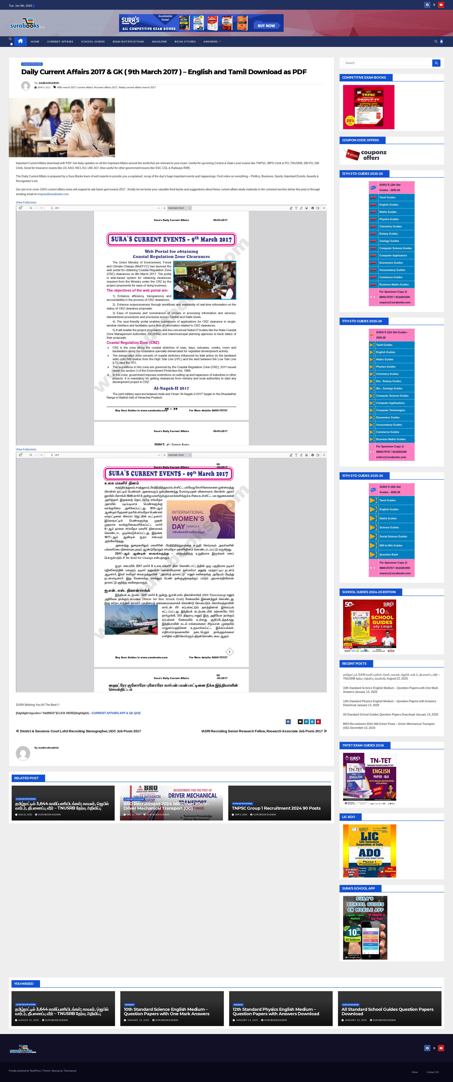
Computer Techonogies (390, 410)
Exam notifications (128, 41)
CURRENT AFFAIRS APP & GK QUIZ (116, 713)
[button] (10, 38)
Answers (211, 41)
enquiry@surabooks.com (53, 194)
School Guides (93, 41)
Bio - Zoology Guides (389, 388)
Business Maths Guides (394, 284)
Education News (351, 1005)
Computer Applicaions (393, 255)
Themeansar (70, 1070)
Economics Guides (391, 262)
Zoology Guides (389, 240)
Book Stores (185, 41)
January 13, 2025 (138, 1020)
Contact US (433, 1072)
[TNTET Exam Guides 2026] (369, 779)
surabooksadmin (49, 82)
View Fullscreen (26, 202)
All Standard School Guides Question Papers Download (379, 714)
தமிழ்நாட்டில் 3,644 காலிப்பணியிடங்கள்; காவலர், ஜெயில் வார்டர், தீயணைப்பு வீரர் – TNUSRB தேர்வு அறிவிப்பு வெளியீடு (62, 808)
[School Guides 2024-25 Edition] (369, 625)
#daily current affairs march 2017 (137, 87)
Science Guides (389, 527)
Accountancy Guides (392, 269)
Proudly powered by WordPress (25, 1070)
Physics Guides (389, 219)
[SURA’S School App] (365, 927)
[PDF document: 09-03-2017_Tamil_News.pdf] (171, 572)
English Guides (388, 204)
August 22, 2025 (29, 1020)
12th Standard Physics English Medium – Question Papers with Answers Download (276, 1011)
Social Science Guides (393, 536)
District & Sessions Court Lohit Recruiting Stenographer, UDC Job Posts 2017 (80, 731)
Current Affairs (60, 41)
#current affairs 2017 (105, 87)
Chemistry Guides (390, 226)
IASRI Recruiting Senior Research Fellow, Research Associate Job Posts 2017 (263, 731)
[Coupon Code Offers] (366, 155)
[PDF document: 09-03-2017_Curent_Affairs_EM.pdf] (171, 325)
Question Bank (389, 554)
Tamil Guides (387, 197)
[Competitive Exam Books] (368, 106)
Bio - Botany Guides (388, 381)
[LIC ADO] (369, 850)
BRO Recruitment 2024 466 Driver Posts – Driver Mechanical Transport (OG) (167, 806)
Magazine (159, 41)
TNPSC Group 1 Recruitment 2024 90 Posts (276, 808)
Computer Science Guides (395, 248)
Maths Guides (388, 211)
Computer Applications (390, 402)
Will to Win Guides (391, 545)
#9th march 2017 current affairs (75, 87)
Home (35, 41)
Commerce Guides (390, 277)
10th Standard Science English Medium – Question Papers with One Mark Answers (166, 1011)
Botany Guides (388, 233)
